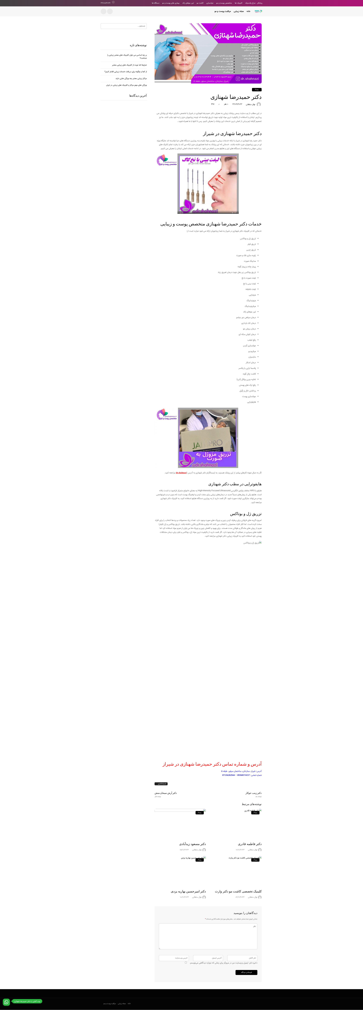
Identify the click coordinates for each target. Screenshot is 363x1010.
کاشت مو (200, 3)
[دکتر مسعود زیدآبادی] (180, 823)
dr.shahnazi (181, 473)
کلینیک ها (238, 3)
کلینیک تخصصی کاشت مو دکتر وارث (238, 891)
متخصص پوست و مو (224, 3)
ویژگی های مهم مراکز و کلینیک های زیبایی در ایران (126, 85)
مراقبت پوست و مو (223, 11)
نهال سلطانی (250, 104)
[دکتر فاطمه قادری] (236, 823)
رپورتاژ (257, 89)
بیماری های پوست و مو (171, 3)
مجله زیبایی (239, 11)
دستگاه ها (155, 3)
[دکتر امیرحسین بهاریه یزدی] (180, 871)
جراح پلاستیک (250, 3)
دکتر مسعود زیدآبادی (192, 844)
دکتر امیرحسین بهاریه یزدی (188, 891)
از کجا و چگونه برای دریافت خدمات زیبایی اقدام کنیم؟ (126, 71)
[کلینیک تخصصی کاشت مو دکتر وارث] (236, 871)
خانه (248, 11)
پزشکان (259, 3)
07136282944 (228, 775)
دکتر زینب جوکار (254, 794)
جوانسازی (209, 3)
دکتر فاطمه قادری (250, 844)
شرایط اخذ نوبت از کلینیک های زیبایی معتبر (129, 65)
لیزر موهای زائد (188, 3)
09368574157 (243, 775)
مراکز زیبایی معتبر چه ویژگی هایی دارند (131, 78)
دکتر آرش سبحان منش (166, 794)
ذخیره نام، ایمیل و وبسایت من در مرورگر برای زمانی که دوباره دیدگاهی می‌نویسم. (223, 963)
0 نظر (226, 104)
